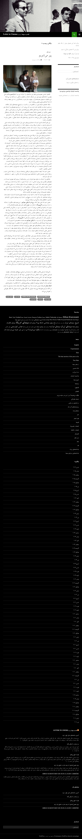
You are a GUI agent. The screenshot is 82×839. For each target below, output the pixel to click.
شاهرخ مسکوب (33, 327)
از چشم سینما (75, 364)
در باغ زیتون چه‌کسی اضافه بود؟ (46, 323)
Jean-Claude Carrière (26, 317)
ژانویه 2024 (76, 529)
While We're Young (28, 296)
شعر (29, 327)
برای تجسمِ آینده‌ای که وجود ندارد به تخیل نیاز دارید (66, 765)
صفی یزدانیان (25, 327)
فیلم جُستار (76, 418)
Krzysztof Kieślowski (66, 320)
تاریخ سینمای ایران (72, 323)
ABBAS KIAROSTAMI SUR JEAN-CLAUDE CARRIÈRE (60, 774)
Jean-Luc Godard (15, 317)
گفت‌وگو (77, 434)
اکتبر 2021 (76, 622)
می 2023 (76, 560)
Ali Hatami (59, 317)
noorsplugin (76, 836)
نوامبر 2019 (76, 699)
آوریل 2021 (76, 645)
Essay (43, 317)
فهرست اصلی (79, 34)
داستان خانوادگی (75, 399)
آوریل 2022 (76, 599)
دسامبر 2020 (76, 660)
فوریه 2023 (76, 571)
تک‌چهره (77, 388)
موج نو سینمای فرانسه (48, 330)
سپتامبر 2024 (76, 502)
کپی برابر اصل (60, 332)
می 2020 (76, 680)
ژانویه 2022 (76, 610)
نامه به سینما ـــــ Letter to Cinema (16, 34)
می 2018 (76, 722)
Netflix (59, 320)
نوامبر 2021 (76, 618)
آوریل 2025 (76, 490)
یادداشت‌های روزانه (74, 449)
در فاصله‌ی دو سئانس (74, 403)
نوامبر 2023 (76, 537)
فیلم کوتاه (59, 330)
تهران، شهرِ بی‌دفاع (74, 755)
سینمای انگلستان (11, 323)
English (76, 345)
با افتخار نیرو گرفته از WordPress (46, 836)
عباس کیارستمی (16, 327)
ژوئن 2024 (76, 514)
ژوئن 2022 (76, 591)
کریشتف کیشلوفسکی (68, 332)
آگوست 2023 (75, 548)
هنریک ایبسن (33, 299)
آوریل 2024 (76, 521)
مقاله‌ (78, 442)
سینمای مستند (40, 327)
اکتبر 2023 (76, 541)
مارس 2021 (76, 649)
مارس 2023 (76, 568)
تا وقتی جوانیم (9, 296)
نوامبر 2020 (76, 664)
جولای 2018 (76, 714)
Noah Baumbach (43, 296)
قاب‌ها (77, 422)
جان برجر (62, 323)
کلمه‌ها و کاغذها (75, 430)
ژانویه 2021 (76, 656)
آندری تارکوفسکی (38, 320)
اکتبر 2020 (76, 668)
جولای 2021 (76, 633)
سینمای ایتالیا (76, 327)
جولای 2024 (76, 510)
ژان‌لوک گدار (7, 330)
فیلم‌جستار (54, 330)
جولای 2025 (76, 483)
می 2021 (76, 641)
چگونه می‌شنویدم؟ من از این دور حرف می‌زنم (25, 330)
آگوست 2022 (75, 583)
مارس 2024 (76, 525)
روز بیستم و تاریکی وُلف (73, 744)
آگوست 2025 (75, 479)
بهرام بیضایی (23, 320)
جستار (59, 323)
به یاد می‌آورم (75, 372)
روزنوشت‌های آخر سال (73, 407)
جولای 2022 (76, 587)
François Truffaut (37, 317)
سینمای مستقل (46, 327)
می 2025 (76, 487)
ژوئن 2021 (76, 637)
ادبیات (32, 320)
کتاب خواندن (76, 332)
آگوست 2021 (75, 629)
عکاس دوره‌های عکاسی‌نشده (73, 330)
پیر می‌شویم (45, 55)
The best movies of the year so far (68, 357)
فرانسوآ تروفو (64, 330)
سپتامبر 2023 (76, 544)
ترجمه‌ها (77, 384)
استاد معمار (17, 296)
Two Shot (76, 361)
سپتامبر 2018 (76, 707)
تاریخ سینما (17, 320)
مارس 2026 (76, 467)
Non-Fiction (53, 320)
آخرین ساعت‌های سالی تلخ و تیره (70, 735)
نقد (78, 445)
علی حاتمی (7, 327)
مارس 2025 (76, 494)
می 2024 (76, 517)
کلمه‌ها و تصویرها (74, 426)
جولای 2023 (76, 552)
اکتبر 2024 (76, 498)
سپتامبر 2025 (76, 475)
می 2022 (76, 595)
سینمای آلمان (32, 323)
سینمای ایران (66, 326)
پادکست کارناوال (75, 376)
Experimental (75, 349)
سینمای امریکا (47, 299)
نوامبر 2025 (76, 471)
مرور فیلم (48, 52)
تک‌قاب (77, 391)
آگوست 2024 (75, 506)
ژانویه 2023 (76, 575)
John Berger (76, 320)
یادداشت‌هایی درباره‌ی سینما (72, 453)
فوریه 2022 (76, 606)
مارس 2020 (76, 683)
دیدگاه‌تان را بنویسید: (36, 60)
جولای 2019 (76, 703)
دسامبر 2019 (76, 695)
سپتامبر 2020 (76, 672)
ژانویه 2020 (76, 691)
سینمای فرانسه (55, 327)
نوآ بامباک (40, 299)
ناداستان (41, 330)
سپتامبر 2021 (76, 626)
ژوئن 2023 (76, 556)
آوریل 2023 (76, 564)
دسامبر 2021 (76, 614)
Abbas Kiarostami (71, 317)
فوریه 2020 (76, 687)
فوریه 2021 (76, 653)
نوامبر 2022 (76, 579)
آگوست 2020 (75, 676)
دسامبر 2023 (76, 533)
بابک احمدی (28, 320)
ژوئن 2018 (76, 718)
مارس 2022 (76, 602)
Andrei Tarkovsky (50, 317)
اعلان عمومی (76, 368)
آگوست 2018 (75, 710)
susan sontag (46, 320)
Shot (77, 353)
